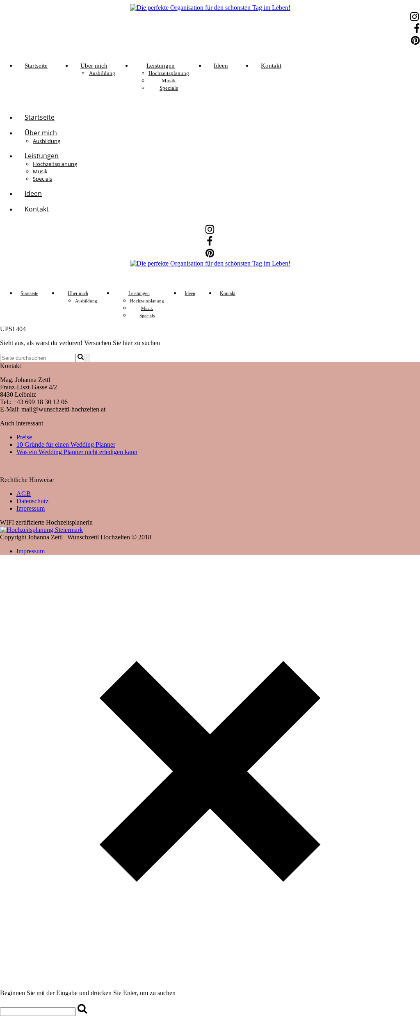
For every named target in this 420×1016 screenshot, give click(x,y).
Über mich (93, 65)
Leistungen (160, 65)
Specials (169, 88)
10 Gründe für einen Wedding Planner (65, 444)
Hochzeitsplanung (168, 73)
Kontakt (271, 65)
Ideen (221, 65)
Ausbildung (102, 73)
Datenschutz (32, 501)
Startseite (36, 65)
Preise (24, 437)
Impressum (30, 508)
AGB (23, 493)
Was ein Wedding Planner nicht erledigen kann (76, 451)
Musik (169, 80)
